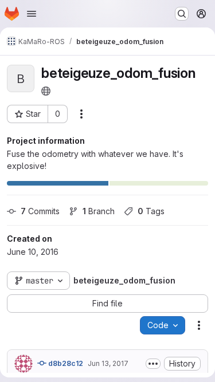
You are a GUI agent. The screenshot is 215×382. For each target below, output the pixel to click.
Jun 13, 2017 (108, 363)
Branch (99, 211)
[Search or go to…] (182, 14)
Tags (151, 211)
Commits (40, 211)
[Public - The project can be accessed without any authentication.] (45, 91)
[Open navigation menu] (31, 14)
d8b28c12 (64, 363)
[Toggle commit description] (153, 364)
